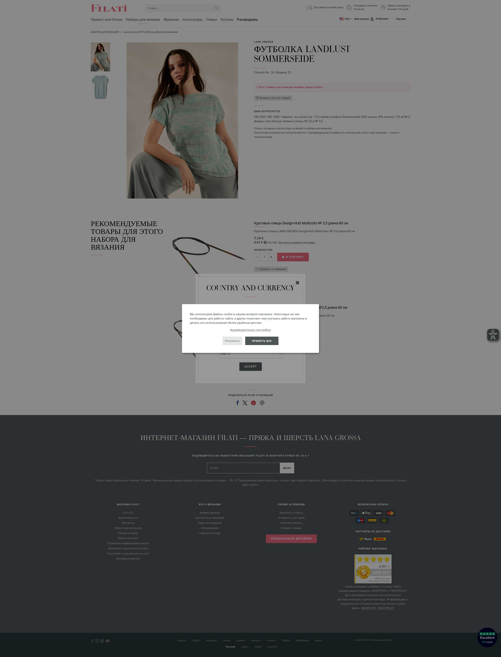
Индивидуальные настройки (250, 329)
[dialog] (250, 328)
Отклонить (232, 340)
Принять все (262, 340)
